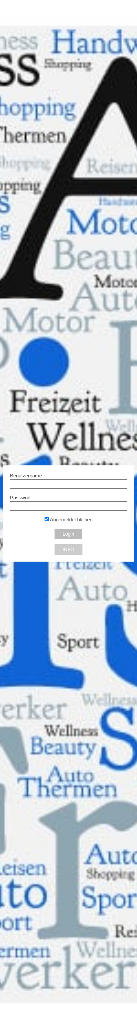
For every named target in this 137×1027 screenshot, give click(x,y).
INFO (68, 549)
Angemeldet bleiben (70, 519)
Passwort (20, 497)
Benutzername (26, 475)
